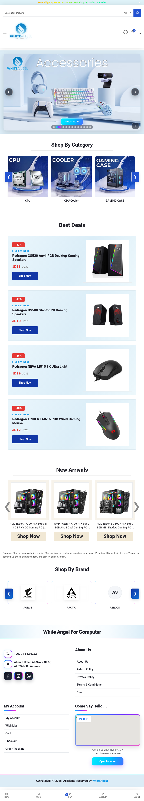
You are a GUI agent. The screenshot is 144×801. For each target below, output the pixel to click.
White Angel (100, 780)
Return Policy (85, 669)
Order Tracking (14, 748)
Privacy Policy (85, 677)
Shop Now (72, 122)
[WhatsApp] (29, 676)
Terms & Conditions (89, 684)
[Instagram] (18, 676)
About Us (82, 661)
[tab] (54, 127)
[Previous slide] (9, 92)
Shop (80, 692)
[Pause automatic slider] (135, 126)
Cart (8, 733)
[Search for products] (137, 13)
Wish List (11, 725)
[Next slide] (135, 92)
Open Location (107, 761)
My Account (12, 718)
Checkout (11, 741)
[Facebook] (8, 676)
